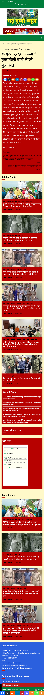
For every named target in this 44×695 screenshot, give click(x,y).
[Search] (41, 38)
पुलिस (18, 269)
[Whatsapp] (33, 79)
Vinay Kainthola (7, 71)
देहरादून (21, 49)
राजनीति (28, 49)
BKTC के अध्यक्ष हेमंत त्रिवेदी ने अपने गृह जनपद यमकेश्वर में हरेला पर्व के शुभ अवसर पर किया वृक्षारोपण (22, 190)
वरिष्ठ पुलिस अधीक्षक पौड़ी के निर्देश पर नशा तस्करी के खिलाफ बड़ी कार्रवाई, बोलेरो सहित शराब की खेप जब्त (22, 258)
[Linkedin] (17, 79)
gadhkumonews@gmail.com (11, 663)
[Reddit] (13, 79)
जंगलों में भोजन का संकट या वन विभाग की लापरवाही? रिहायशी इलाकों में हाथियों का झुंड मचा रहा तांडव (22, 224)
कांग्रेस (11, 49)
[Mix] (29, 79)
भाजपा (25, 49)
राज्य (32, 49)
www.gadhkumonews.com (18, 665)
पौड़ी (19, 201)
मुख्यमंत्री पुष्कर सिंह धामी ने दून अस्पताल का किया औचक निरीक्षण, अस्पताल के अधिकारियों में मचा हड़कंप (22, 155)
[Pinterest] (21, 79)
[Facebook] (5, 79)
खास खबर (16, 49)
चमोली (24, 303)
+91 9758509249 (13, 658)
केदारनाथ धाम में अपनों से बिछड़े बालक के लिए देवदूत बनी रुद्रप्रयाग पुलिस (22, 364)
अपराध (8, 269)
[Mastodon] (25, 79)
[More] (37, 79)
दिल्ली (24, 339)
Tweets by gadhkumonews (11, 681)
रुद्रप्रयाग (22, 375)
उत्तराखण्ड (7, 49)
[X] (9, 79)
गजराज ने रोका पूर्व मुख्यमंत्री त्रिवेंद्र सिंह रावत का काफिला (24, 165)
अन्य (3, 49)
